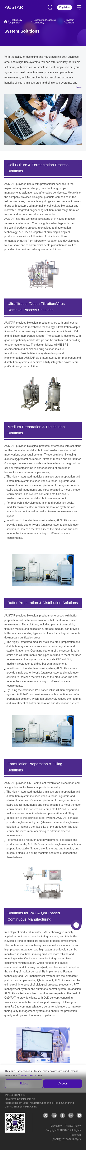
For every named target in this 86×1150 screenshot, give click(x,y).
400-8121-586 (17, 1095)
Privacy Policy (73, 1125)
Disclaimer (57, 1125)
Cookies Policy (27, 1075)
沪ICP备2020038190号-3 (66, 1139)
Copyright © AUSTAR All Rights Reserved (63, 1132)
